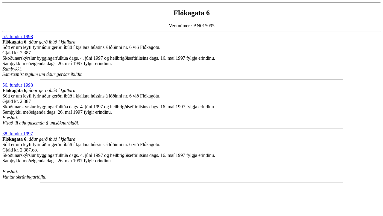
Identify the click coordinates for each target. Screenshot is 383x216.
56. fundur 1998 (17, 85)
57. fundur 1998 (17, 36)
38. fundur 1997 (17, 133)
